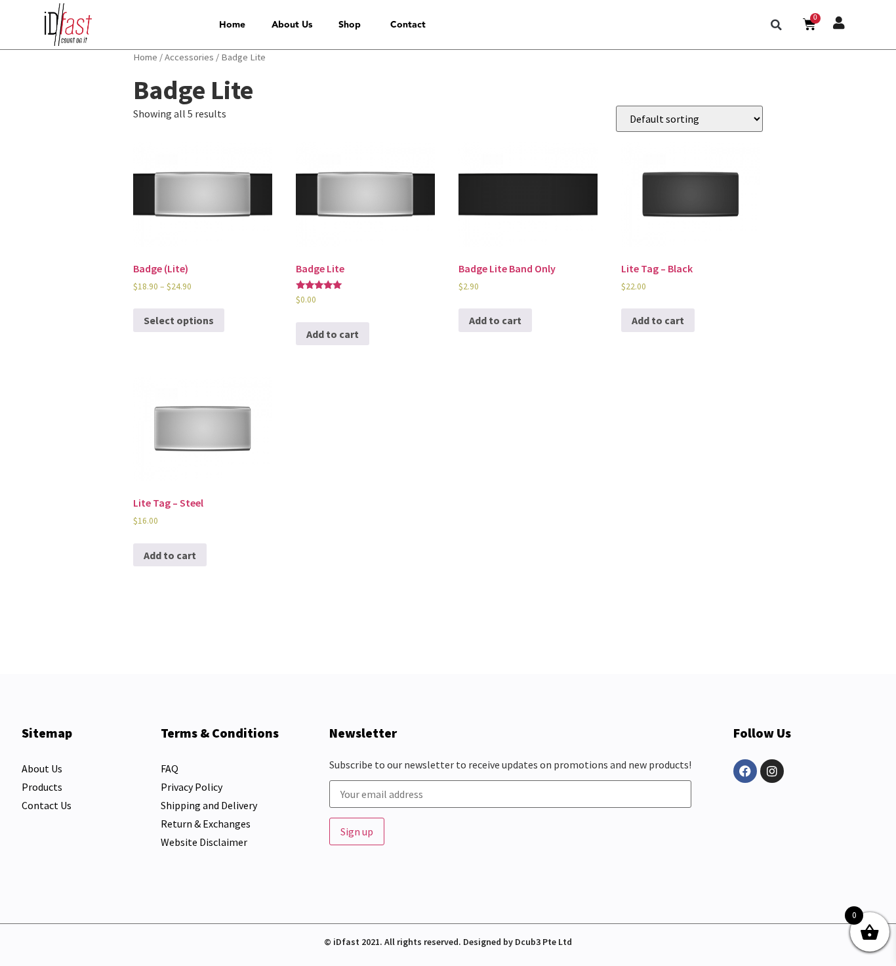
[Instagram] (772, 771)
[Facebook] (745, 771)
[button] (776, 25)
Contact (408, 25)
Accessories (189, 57)
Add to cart (332, 334)
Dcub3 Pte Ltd (543, 942)
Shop (349, 25)
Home (232, 25)
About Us (292, 25)
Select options (179, 320)
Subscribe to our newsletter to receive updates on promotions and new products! (510, 765)
